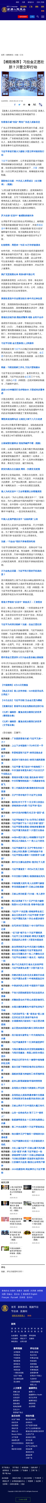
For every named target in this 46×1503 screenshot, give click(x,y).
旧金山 (9, 1294)
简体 (42, 2)
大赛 (23, 2)
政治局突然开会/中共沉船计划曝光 (28, 947)
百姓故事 (29, 1449)
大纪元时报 (27, 1478)
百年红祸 (29, 1440)
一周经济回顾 (18, 1373)
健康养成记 (33, 1400)
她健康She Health (35, 1395)
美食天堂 (15, 1428)
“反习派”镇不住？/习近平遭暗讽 (27, 933)
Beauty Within (17, 1434)
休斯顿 (40, 1291)
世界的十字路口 (36, 1376)
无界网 (4, 1484)
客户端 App (6, 1473)
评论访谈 (34, 1348)
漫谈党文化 (30, 1452)
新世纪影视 (14, 1484)
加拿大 (19, 1291)
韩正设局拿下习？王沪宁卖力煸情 (28, 901)
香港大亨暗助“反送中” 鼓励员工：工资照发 (21, 602)
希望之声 (5, 1481)
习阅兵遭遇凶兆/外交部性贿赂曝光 (28, 1049)
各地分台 (31, 2)
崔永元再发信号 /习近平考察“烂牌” (28, 915)
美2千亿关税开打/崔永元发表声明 (27, 964)
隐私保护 (34, 1467)
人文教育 (17, 1388)
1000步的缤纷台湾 (18, 1444)
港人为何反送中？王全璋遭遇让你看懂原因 (21, 491)
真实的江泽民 (31, 1437)
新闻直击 (17, 1364)
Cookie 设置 (23, 1499)
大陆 (16, 55)
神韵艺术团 (16, 1478)
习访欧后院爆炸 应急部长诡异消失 (28, 1158)
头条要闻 (14, 1336)
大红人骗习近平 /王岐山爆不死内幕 (28, 1148)
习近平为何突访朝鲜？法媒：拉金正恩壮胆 (21, 624)
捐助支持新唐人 (18, 1316)
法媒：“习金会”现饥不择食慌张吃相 (18, 541)
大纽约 (12, 1291)
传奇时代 (29, 1422)
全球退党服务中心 (18, 1481)
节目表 (14, 1311)
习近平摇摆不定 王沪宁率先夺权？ (28, 848)
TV (32, 17)
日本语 (22, 1297)
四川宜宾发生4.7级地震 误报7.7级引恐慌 (38, 1221)
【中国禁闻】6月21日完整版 (14, 685)
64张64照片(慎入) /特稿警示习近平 (28, 837)
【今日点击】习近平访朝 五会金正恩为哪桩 (21, 700)
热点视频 (23, 1336)
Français (5, 1297)
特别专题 (30, 1416)
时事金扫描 (34, 1358)
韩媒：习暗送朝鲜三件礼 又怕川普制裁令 (20, 367)
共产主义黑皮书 (31, 1446)
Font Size (34, 104)
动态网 (38, 1481)
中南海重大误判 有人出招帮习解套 (28, 883)
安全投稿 (15, 1470)
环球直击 (17, 1355)
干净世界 (38, 1478)
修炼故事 (29, 1455)
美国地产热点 (18, 1412)
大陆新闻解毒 (35, 1382)
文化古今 (16, 1409)
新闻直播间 (23, 17)
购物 (29, 1316)
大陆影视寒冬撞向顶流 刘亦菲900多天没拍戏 (16, 1221)
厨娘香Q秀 (15, 1440)
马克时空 (33, 1379)
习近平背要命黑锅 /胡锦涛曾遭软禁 (28, 827)
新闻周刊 (17, 1367)
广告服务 (24, 1470)
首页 (2, 55)
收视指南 (25, 1467)
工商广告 (29, 1458)
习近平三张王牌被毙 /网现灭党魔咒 (28, 936)
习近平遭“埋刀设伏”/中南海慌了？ (28, 767)
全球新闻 (17, 1352)
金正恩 (28, 377)
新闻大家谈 (34, 1352)
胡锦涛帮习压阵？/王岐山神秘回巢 (28, 1155)
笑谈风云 (16, 1395)
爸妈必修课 (17, 1406)
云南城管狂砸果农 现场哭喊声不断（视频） (21, 443)
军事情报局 (34, 1370)
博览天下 (23, 1338)
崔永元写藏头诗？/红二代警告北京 (28, 954)
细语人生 (33, 1385)
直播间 (23, 1311)
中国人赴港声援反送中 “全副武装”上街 (19, 519)
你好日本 (15, 1422)
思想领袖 (33, 1364)
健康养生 (33, 1388)
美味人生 (15, 1431)
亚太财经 (17, 1382)
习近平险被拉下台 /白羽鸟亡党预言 (28, 820)
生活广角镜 (16, 1419)
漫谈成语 (16, 1403)
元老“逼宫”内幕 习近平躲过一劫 (27, 1151)
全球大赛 (23, 1341)
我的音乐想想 (16, 1449)
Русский (14, 1297)
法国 (4, 1294)
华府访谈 (17, 1370)
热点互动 (33, 1355)
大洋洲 (33, 1291)
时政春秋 (33, 1361)
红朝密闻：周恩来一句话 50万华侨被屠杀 (20, 245)
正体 (38, 2)
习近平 (4, 161)
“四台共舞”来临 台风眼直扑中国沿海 (38, 1205)
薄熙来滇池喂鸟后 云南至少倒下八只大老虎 (21, 419)
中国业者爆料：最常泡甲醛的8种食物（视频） (16, 1250)
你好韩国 (15, 1425)
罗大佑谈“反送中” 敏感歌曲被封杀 (17, 215)
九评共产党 (30, 1434)
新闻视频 (18, 1348)
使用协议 (5, 1470)
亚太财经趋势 (18, 1379)
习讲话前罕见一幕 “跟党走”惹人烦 (28, 1014)
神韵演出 (14, 1341)
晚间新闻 (17, 1361)
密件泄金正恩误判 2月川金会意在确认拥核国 (22, 657)
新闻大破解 (34, 1367)
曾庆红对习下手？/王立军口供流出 (28, 802)
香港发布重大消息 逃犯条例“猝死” (28, 777)
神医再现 (32, 1403)
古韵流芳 (16, 1398)
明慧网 (30, 1481)
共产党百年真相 (31, 1425)
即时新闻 (32, 1336)
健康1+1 (32, 1392)
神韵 (17, 2)
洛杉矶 (26, 1291)
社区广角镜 (18, 1376)
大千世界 (15, 1437)
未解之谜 (16, 1392)
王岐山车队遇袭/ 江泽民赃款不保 (27, 851)
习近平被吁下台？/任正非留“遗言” (28, 823)
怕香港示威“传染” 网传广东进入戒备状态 (20, 122)
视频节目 (34, 1307)
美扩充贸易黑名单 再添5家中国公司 (18, 274)
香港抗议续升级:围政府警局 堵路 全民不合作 (22, 317)
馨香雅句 (16, 1400)
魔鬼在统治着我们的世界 (35, 1431)
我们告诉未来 (31, 1419)
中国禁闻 (17, 1358)
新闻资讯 (9, 55)
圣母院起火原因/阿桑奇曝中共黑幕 (28, 1095)
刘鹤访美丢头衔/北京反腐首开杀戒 (28, 975)
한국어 (29, 1297)
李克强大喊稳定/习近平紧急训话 (27, 950)
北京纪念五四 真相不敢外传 (25, 1017)
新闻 (13, 1324)
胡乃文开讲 (33, 1398)
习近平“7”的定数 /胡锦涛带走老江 (28, 911)
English (34, 1294)
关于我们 (15, 1467)
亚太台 (17, 1294)
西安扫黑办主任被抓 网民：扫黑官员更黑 (20, 469)
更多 (23, 1484)
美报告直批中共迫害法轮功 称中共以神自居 (21, 298)
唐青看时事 (34, 1373)
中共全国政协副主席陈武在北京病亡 (38, 1189)
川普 (35, 168)
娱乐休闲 (16, 1416)
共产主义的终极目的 (33, 1428)
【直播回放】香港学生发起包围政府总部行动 (22, 706)
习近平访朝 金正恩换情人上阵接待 (17, 343)
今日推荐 (14, 1338)
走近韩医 (32, 1406)
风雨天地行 (30, 1443)
